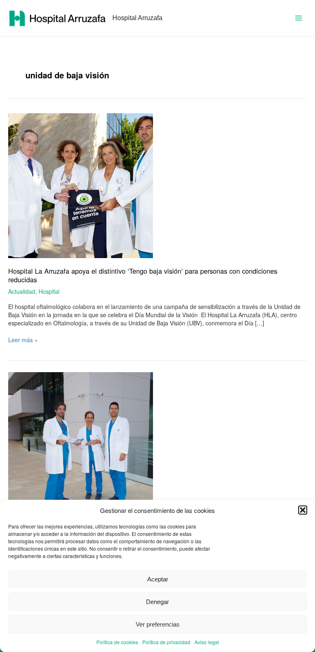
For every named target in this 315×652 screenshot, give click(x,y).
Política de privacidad (166, 641)
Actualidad (21, 291)
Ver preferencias (158, 624)
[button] (303, 510)
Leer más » (23, 340)
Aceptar (157, 579)
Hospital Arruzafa (137, 17)
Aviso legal (206, 641)
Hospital (49, 291)
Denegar (157, 601)
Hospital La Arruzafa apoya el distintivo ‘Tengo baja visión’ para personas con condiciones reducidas (142, 275)
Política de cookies (117, 641)
